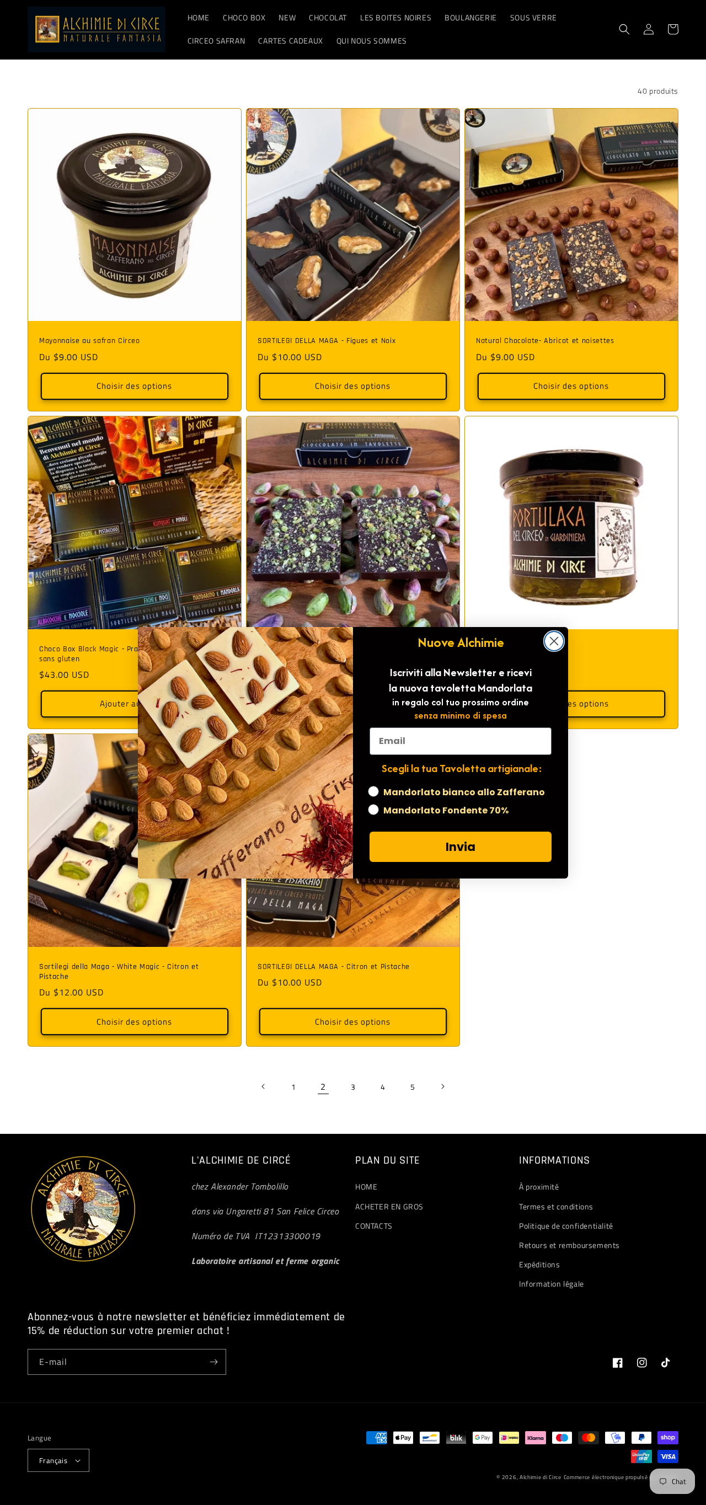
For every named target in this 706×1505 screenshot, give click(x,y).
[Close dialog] (554, 641)
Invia (460, 847)
